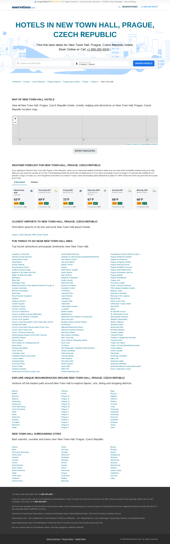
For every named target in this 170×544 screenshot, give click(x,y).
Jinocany (64, 450)
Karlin (14, 412)
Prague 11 (65, 399)
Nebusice (16, 425)
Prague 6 (65, 420)
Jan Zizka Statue (68, 262)
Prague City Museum (119, 259)
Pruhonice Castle (117, 283)
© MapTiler (135, 144)
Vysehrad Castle (117, 361)
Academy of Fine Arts (20, 254)
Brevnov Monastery (20, 291)
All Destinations (40, 523)
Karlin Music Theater (69, 270)
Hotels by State (54, 523)
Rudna (113, 452)
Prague (85, 82)
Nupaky (64, 465)
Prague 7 (65, 422)
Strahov (114, 401)
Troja (113, 407)
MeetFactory (66, 314)
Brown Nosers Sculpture (22, 296)
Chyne (14, 463)
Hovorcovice (17, 481)
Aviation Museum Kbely (21, 270)
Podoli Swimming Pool (70, 371)
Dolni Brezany (17, 465)
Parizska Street (67, 356)
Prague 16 (65, 404)
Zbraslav (114, 422)
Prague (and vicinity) (71, 82)
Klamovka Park (67, 283)
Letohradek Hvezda (69, 306)
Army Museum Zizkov (20, 267)
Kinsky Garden (67, 280)
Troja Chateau (116, 348)
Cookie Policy (80, 539)
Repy (113, 391)
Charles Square (18, 304)
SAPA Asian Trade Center (121, 304)
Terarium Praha (117, 335)
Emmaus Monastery (20, 348)
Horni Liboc (16, 476)
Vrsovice (114, 417)
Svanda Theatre (117, 332)
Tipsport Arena (116, 340)
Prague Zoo (115, 280)
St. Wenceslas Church (119, 314)
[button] (15, 119)
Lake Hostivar (66, 296)
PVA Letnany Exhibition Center (123, 288)
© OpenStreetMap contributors (148, 144)
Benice (15, 391)
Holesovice (16, 404)
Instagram (63, 527)
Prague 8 (65, 425)
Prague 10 (65, 396)
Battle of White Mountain (22, 275)
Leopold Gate (66, 301)
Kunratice (16, 422)
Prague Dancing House (120, 265)
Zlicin (113, 427)
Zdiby (113, 478)
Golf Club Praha (18, 364)
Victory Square (116, 351)
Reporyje (65, 481)
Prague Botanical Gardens (121, 257)
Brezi (14, 450)
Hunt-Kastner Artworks (70, 254)
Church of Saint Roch (20, 312)
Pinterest (80, 527)
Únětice (114, 468)
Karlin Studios (66, 272)
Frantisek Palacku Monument (23, 356)
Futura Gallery (17, 358)
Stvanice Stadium (117, 330)
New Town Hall (67, 338)
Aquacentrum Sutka (20, 259)
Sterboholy (115, 460)
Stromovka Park (117, 327)
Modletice (65, 457)
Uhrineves (115, 409)
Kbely (14, 414)
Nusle (14, 427)
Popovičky (65, 470)
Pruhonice (65, 476)
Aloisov (15, 447)
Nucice (64, 463)
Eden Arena (16, 345)
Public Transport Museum (121, 285)
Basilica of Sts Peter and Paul (24, 272)
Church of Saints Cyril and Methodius (27, 314)
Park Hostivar (66, 358)
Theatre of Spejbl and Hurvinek (123, 338)
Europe (26, 82)
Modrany (64, 460)
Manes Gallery (67, 312)
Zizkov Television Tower (121, 369)
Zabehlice (115, 473)
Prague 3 (65, 412)
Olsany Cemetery (68, 351)
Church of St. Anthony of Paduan (25, 317)
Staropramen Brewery (119, 317)
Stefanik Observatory (119, 319)
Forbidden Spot (18, 353)
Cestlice (15, 457)
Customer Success (70, 523)
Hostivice (16, 478)
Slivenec (114, 457)
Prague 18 (65, 407)
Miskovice (65, 455)
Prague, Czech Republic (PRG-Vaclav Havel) (30, 235)
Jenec (63, 447)
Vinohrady (115, 414)
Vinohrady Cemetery (119, 356)
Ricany (113, 447)
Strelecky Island (117, 325)
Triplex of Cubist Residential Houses (125, 345)
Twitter (47, 527)
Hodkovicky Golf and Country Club (26, 371)
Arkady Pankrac (18, 265)
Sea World (115, 306)
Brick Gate (16, 293)
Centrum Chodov (19, 301)
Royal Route (115, 298)
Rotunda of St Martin (119, 293)
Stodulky (114, 463)
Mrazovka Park (67, 319)
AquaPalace (17, 262)
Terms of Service (53, 539)
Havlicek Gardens (19, 369)
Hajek (14, 473)
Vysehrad (114, 420)
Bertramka (16, 278)
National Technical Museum (72, 330)
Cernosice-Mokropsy (20, 452)
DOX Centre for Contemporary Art (25, 343)
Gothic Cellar (17, 366)
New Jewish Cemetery (70, 335)
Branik (14, 394)
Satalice (114, 396)
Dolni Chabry (17, 468)
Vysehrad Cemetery (118, 364)
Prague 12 (65, 401)
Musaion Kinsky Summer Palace (74, 322)
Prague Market (116, 275)
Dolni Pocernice (18, 470)
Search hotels (143, 63)
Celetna (15, 298)
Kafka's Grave (67, 265)
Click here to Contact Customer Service (105, 513)
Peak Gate (65, 366)
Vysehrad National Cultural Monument (126, 366)
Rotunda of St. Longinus (120, 296)
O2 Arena (65, 345)
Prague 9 (65, 427)
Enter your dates (85, 151)
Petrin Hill (65, 369)
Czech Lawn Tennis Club (22, 330)
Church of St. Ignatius (20, 319)
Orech (63, 468)
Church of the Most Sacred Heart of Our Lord (30, 327)
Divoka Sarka (17, 340)
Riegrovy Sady (116, 291)
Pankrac (64, 391)
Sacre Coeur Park (118, 301)
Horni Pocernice (18, 409)
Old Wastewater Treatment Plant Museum (78, 348)
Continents (16, 82)
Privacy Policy (67, 539)
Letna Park (65, 304)
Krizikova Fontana (68, 285)
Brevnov (15, 396)
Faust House (17, 351)
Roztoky (114, 450)
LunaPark (65, 309)
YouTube (54, 527)
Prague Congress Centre (121, 262)
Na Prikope (65, 325)
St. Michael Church (118, 312)
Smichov (114, 399)
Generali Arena (18, 361)
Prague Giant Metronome (121, 270)
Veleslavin (115, 412)
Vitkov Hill (114, 358)
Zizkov (113, 425)
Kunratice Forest (68, 288)
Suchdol (114, 404)
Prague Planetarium (118, 278)
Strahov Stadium (117, 322)
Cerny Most (16, 455)
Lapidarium (65, 298)
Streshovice (115, 465)
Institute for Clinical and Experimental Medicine (80, 257)
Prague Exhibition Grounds (121, 267)
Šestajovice (115, 455)
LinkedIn (71, 527)
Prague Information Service (122, 272)
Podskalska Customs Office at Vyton (125, 254)
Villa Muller (115, 353)
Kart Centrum (66, 275)
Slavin (113, 309)
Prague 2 (94, 82)
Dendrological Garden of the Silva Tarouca (29, 335)
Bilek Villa (16, 280)
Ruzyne (113, 394)
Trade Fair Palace (118, 343)
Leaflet (128, 144)
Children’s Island (18, 306)
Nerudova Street (68, 332)
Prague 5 (65, 417)
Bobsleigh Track (18, 283)
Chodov (15, 460)
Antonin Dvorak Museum (22, 257)
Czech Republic (38, 82)
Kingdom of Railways (69, 278)
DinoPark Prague (19, 338)
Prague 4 (65, 414)
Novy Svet (65, 343)
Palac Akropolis (67, 353)
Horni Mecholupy (19, 407)
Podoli (63, 394)
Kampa (64, 267)
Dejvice (15, 399)
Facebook (39, 527)
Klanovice (16, 417)
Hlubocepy (16, 401)
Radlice (64, 478)
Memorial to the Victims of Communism (76, 317)
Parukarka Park (67, 361)
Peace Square (67, 364)
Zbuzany (114, 476)
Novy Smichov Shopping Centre (74, 340)
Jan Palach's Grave (69, 259)
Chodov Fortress (19, 309)
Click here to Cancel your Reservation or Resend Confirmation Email (40, 513)
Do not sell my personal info (91, 523)
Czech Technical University (23, 332)
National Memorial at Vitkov (72, 327)
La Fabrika (65, 291)
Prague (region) (54, 82)
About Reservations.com (22, 523)
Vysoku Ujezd (116, 470)
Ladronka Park (67, 293)
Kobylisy (15, 420)
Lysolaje (64, 452)
